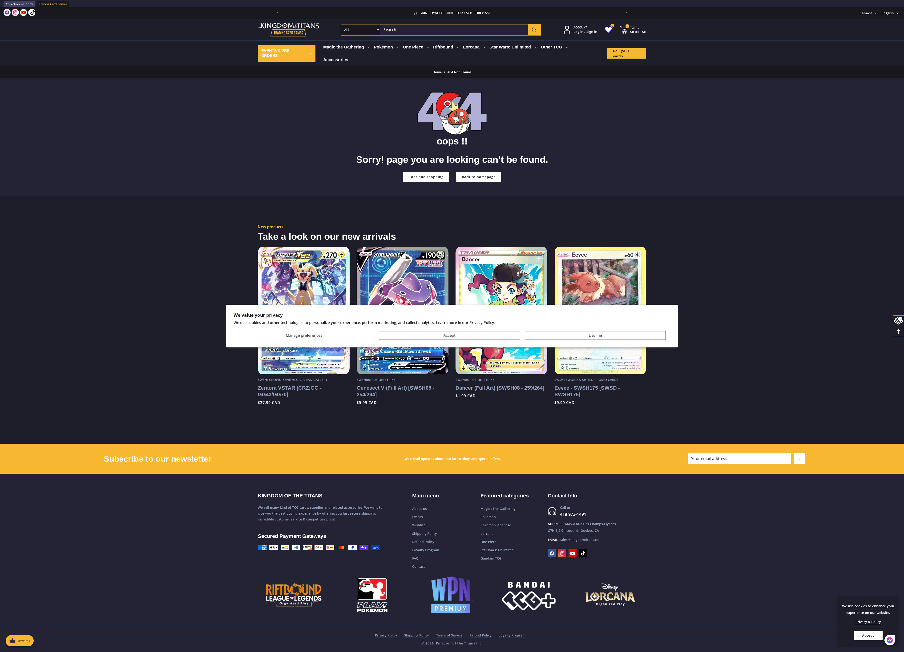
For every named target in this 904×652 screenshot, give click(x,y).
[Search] (534, 29)
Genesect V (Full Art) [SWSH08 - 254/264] (395, 391)
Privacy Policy (386, 635)
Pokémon (488, 517)
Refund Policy (423, 542)
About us (419, 508)
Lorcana (486, 533)
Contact (418, 566)
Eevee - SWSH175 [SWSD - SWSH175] (587, 391)
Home (437, 72)
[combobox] (460, 29)
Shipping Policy (424, 533)
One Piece (488, 542)
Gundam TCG (490, 558)
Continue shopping (426, 177)
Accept (450, 335)
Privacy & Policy (868, 622)
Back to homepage (479, 177)
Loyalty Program (425, 550)
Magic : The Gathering (498, 508)
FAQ (415, 558)
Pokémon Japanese (495, 525)
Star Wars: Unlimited (497, 550)
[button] (626, 13)
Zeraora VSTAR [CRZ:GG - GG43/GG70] (290, 391)
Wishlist (418, 525)
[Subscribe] (799, 458)
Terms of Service (449, 635)
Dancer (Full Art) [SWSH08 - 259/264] (500, 388)
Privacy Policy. (482, 322)
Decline (595, 335)
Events (417, 517)
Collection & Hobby (19, 4)
